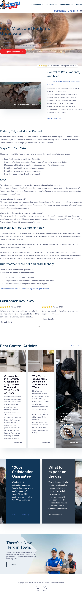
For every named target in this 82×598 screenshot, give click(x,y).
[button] (42, 326)
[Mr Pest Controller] (10, 8)
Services (7, 24)
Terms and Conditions (57, 582)
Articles (79, 5)
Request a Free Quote (23, 557)
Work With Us (65, 5)
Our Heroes (13, 564)
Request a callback (12, 52)
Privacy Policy (44, 582)
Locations (50, 5)
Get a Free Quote (54, 118)
